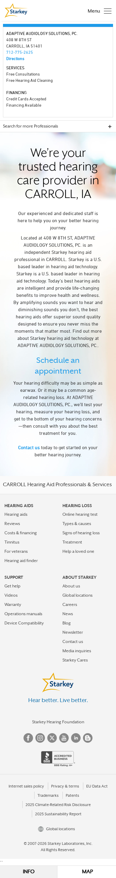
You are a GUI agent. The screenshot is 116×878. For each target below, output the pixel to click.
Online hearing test (80, 514)
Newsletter (72, 632)
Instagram (40, 738)
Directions (15, 58)
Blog (66, 623)
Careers (69, 604)
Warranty (12, 604)
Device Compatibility (24, 623)
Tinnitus (11, 542)
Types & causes (76, 523)
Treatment (72, 542)
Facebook (28, 738)
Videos (11, 595)
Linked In (76, 738)
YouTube (64, 738)
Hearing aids (15, 514)
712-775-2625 (19, 52)
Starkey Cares (75, 660)
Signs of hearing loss (81, 532)
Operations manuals (23, 613)
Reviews (12, 523)
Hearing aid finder (21, 560)
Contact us (29, 447)
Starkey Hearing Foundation (58, 721)
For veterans (16, 551)
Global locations (77, 595)
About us (71, 586)
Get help (12, 586)
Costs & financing (20, 532)
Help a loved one (78, 551)
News (67, 613)
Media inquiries (76, 650)
